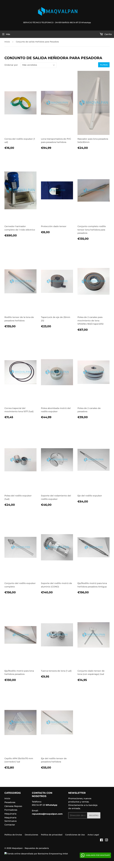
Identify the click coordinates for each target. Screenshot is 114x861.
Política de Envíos (13, 834)
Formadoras (10, 810)
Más (8, 34)
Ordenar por (11, 65)
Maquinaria (10, 813)
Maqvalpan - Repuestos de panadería (30, 848)
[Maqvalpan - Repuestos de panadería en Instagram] (106, 840)
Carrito (108, 34)
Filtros (104, 65)
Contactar (9, 824)
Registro (93, 815)
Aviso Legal (93, 834)
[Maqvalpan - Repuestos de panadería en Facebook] (101, 840)
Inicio (7, 41)
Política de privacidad (51, 834)
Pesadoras (9, 802)
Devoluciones (31, 834)
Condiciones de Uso (75, 834)
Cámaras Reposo (13, 806)
